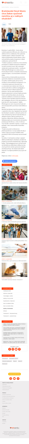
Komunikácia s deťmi (13, 358)
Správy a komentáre (14, 7)
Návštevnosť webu (5, 409)
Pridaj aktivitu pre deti (6, 386)
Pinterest (18, 380)
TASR (9, 24)
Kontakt (3, 413)
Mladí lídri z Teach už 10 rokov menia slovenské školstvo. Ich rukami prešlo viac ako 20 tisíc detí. (14, 342)
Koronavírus (4, 358)
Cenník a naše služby (6, 411)
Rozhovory (4, 363)
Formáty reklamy (5, 415)
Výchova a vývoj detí (7, 293)
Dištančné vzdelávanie (6, 361)
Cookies (3, 401)
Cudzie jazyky (15, 156)
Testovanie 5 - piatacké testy (9, 316)
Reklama (4, 408)
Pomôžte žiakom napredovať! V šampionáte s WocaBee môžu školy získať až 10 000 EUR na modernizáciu (13, 334)
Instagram (11, 380)
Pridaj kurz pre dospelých (7, 387)
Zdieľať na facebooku (10, 161)
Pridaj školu (4, 384)
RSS (3, 416)
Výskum (19, 361)
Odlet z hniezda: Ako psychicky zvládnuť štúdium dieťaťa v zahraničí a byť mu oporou (14, 324)
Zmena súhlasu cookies (6, 403)
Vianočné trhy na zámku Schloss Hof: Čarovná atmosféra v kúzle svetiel (13, 338)
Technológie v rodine (8, 296)
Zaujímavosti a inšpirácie (9, 301)
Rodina (14, 361)
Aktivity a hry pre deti (8, 298)
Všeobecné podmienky (6, 394)
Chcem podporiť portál (14, 374)
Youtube (14, 380)
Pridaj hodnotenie (5, 389)
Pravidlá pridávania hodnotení (8, 398)
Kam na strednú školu (8, 306)
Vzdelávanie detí (7, 291)
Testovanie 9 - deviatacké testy (10, 313)
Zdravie (5, 311)
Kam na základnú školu (8, 303)
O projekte (4, 421)
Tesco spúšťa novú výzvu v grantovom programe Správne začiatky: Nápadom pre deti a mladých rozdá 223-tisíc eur (14, 329)
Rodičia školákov (5, 7)
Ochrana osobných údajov (7, 399)
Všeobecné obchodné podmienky (8, 396)
